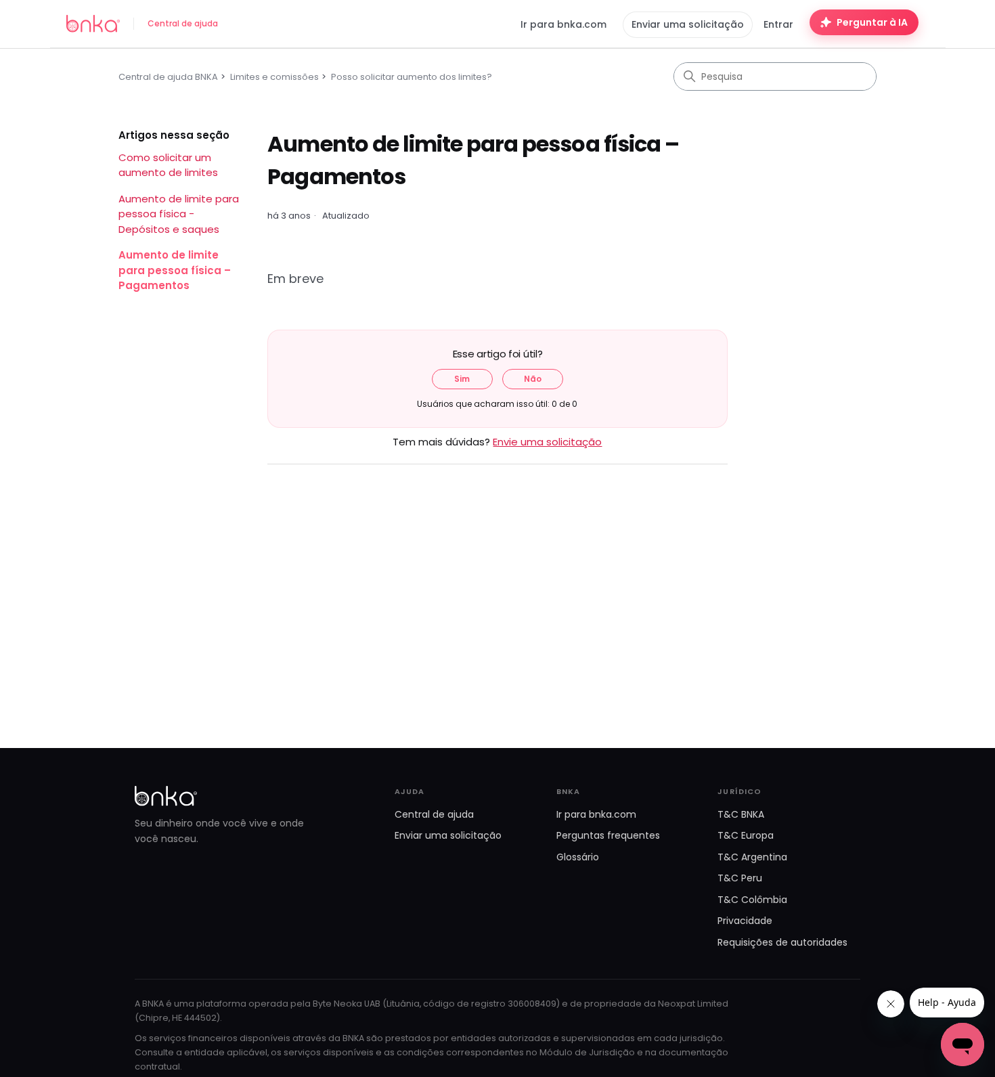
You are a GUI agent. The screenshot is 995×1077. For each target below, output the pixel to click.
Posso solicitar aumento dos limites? (411, 76)
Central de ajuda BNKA (168, 76)
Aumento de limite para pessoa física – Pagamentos (174, 270)
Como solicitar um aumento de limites (168, 165)
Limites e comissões (274, 76)
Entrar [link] (778, 24)
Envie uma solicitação (547, 442)
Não (532, 378)
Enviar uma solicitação (688, 24)
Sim (462, 378)
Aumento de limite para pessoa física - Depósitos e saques (178, 214)
